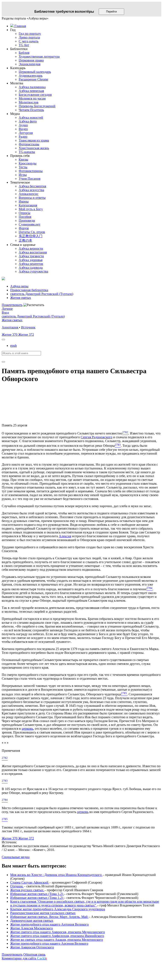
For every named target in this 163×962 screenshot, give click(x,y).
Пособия (25, 217)
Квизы (23, 159)
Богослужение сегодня (35, 94)
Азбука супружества (33, 271)
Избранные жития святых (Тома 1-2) (37, 894)
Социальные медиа (16, 857)
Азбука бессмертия (32, 186)
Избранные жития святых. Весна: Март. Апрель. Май (49, 917)
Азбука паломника (32, 87)
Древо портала (29, 37)
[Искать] (3, 361)
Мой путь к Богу (31, 209)
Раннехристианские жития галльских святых (43, 913)
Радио (23, 136)
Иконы (24, 201)
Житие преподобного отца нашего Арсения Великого (49, 943)
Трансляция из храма (34, 140)
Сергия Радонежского (96, 437)
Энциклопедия (29, 64)
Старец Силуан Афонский (29, 882)
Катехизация (28, 205)
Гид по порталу (30, 33)
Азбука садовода (31, 267)
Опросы (24, 213)
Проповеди (27, 220)
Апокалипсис (28, 194)
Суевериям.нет (29, 224)
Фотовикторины (31, 171)
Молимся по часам (32, 98)
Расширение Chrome (33, 79)
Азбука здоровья (30, 260)
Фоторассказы (29, 144)
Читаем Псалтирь (31, 110)
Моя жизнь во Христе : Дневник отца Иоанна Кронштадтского (56, 875)
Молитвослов (28, 102)
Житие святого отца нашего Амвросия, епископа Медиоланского (57, 932)
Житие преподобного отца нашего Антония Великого (49, 924)
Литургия (26, 133)
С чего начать (28, 41)
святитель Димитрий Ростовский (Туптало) (33, 316)
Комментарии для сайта (24, 958)
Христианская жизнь (34, 148)
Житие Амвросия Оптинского (32, 947)
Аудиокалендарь (30, 75)
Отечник (17, 886)
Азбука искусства (31, 190)
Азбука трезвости (31, 256)
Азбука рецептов (31, 264)
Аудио (23, 125)
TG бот (24, 45)
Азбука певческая (31, 91)
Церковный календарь (35, 72)
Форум (24, 228)
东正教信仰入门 (30, 236)
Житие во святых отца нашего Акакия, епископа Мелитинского (56, 939)
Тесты (23, 167)
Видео (23, 129)
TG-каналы (27, 152)
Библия (24, 52)
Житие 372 (26, 334)
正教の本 (25, 240)
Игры (23, 175)
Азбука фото (28, 121)
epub (13, 345)
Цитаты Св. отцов (32, 232)
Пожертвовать (12, 305)
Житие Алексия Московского (31, 928)
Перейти (111, 11)
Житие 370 (10, 334)
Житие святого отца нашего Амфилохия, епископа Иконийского (57, 936)
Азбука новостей (31, 117)
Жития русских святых (27, 890)
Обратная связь (34, 954)
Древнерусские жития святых (31, 920)
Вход (5, 312)
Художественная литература (39, 56)
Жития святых (12, 320)
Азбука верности (31, 248)
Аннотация (10, 327)
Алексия (65, 536)
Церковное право (31, 60)
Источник (28, 327)
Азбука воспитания (33, 252)
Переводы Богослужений (37, 106)
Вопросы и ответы (32, 197)
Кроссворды (28, 163)
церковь (27, 728)
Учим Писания (29, 178)
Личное (7, 308)
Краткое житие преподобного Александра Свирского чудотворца (57, 909)
